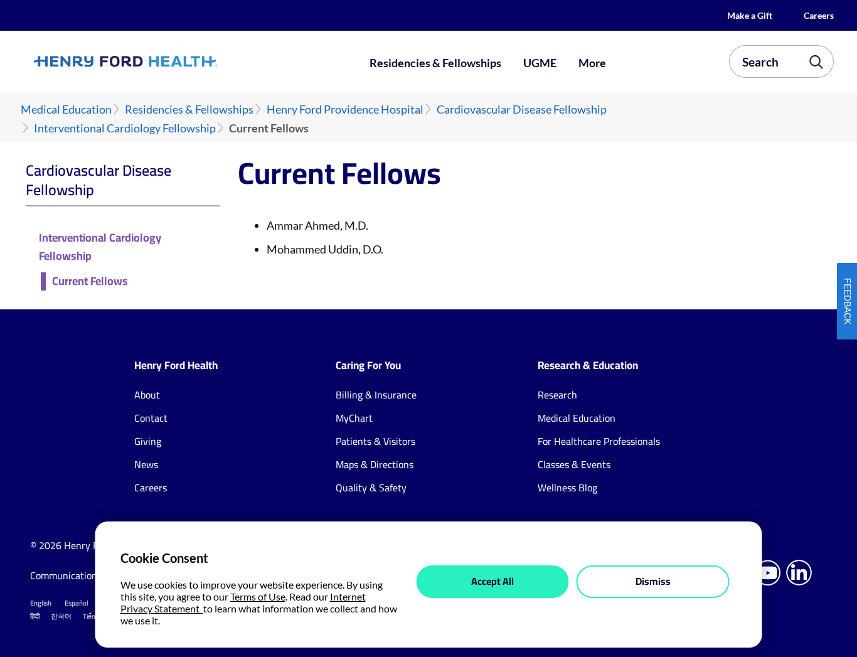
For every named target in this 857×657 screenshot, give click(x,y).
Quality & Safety (371, 487)
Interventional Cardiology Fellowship (125, 128)
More (592, 63)
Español (76, 603)
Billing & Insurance (376, 394)
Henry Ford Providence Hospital (345, 109)
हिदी (35, 616)
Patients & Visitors (375, 441)
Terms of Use (257, 596)
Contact (151, 418)
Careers (819, 15)
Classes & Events (574, 464)
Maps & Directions (374, 464)
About (147, 394)
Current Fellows (90, 281)
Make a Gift (749, 15)
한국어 (61, 616)
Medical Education (66, 109)
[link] (165, 61)
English (40, 603)
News (146, 464)
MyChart (354, 418)
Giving (147, 441)
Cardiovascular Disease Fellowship (522, 109)
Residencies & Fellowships (435, 63)
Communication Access (79, 575)
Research (557, 394)
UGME (539, 63)
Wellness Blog (567, 487)
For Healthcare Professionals (599, 441)
